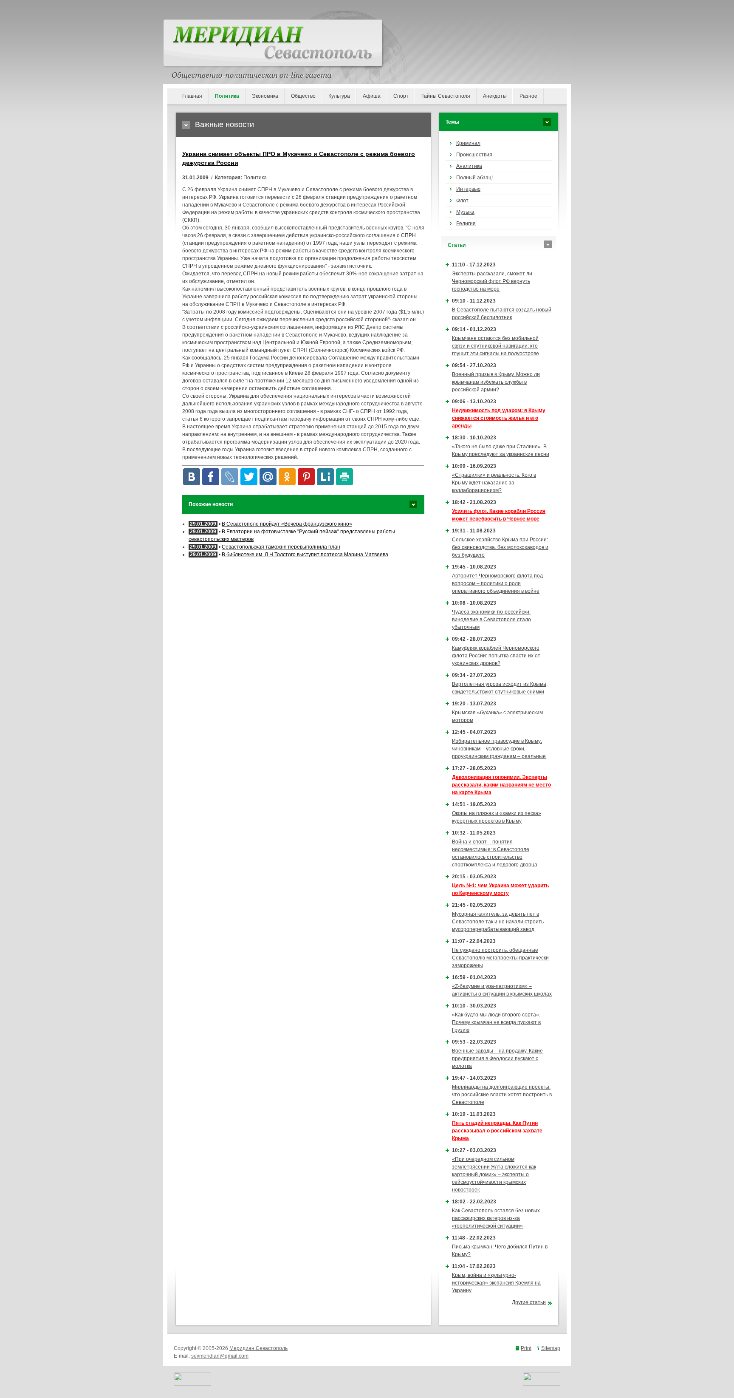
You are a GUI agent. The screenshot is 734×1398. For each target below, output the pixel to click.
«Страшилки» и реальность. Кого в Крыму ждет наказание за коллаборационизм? (494, 482)
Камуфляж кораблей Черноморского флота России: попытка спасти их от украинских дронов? (496, 655)
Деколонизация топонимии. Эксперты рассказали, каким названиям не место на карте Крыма (501, 784)
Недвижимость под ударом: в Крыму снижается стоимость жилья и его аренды (498, 418)
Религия (466, 223)
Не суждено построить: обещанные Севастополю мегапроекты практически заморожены (500, 957)
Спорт (401, 96)
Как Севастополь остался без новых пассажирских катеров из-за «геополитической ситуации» (496, 1218)
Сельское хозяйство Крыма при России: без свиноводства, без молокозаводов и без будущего (500, 547)
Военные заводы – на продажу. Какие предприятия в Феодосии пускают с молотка (497, 1058)
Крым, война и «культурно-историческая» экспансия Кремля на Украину (496, 1282)
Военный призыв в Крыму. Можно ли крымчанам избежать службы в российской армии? (496, 382)
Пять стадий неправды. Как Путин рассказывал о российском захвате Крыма (497, 1130)
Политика (227, 96)
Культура (339, 96)
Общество (303, 96)
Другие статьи (529, 1302)
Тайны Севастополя (445, 96)
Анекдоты (495, 96)
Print (526, 1348)
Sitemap (550, 1348)
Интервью (468, 189)
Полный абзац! (474, 178)
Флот (462, 201)
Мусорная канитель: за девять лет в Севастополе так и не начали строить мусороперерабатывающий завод (498, 921)
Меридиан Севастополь (258, 1348)
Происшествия (474, 155)
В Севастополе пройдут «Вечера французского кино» (287, 524)
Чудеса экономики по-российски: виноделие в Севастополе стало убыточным (491, 619)
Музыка (465, 212)
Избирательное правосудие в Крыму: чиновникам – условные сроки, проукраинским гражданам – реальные (499, 748)
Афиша (372, 96)
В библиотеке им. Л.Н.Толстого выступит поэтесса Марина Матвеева (305, 555)
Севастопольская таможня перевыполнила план (281, 547)
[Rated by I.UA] (192, 1384)
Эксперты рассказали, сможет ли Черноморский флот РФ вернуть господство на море (492, 281)
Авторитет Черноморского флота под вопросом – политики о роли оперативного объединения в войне (497, 583)
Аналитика (469, 166)
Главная (192, 96)
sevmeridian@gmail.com (219, 1356)
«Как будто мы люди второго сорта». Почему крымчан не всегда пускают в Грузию (496, 1022)
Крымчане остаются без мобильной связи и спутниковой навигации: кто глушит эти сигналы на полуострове (495, 346)
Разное (528, 96)
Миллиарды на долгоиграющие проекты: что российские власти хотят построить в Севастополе (502, 1094)
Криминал (468, 143)
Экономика (265, 96)
